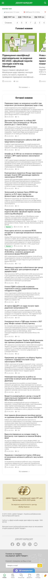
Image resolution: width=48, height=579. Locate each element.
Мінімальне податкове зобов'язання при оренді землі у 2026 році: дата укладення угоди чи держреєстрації (24, 269)
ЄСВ (19, 17)
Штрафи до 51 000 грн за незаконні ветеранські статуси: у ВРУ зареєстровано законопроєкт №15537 (23, 156)
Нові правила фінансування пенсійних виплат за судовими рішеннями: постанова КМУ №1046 (24, 416)
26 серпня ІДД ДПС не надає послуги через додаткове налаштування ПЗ (22, 307)
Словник (8, 23)
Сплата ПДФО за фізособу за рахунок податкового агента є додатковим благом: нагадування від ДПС (21, 289)
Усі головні (23, 87)
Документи (29, 577)
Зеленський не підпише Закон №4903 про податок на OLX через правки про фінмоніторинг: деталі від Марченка (21, 194)
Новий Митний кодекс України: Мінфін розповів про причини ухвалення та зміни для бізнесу (24, 341)
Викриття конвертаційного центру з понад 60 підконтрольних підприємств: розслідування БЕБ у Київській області (23, 398)
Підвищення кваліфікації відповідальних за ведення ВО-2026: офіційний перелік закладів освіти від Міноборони (17, 61)
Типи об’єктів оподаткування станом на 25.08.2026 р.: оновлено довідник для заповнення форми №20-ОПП (20, 252)
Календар (38, 577)
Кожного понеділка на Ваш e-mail (18, 561)
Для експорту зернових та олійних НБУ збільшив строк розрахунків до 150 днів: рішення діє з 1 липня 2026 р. (21, 123)
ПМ (35, 17)
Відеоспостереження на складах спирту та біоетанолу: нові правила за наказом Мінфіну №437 (23, 436)
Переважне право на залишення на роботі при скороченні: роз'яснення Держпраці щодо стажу (24, 104)
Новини (13, 577)
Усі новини (23, 471)
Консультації (21, 577)
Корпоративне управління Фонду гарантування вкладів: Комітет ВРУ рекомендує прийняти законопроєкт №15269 (23, 175)
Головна (4, 577)
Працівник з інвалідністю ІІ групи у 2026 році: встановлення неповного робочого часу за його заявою (24, 457)
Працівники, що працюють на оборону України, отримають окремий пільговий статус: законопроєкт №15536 (23, 360)
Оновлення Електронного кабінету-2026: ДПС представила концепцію (23, 141)
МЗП (6, 17)
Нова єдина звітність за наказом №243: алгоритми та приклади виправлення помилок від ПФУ (23, 233)
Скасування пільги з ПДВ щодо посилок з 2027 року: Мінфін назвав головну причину (23, 322)
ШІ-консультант (26, 570)
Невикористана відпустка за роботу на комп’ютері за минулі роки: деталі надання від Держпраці (23, 379)
